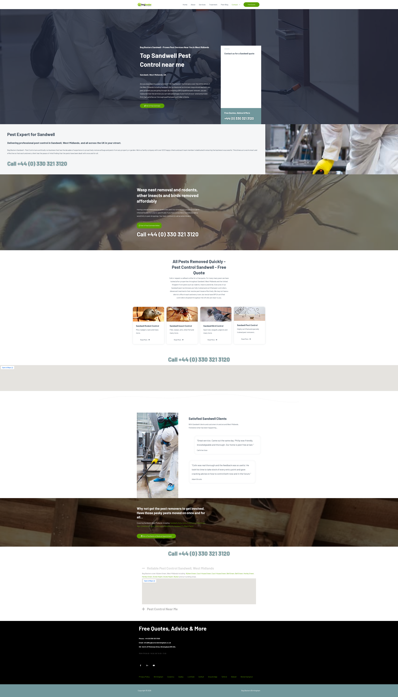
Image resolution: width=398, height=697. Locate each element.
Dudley (180, 677)
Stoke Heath (158, 577)
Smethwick (191, 523)
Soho (180, 523)
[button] (251, 4)
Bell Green (230, 573)
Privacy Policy (144, 677)
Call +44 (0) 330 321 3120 (37, 163)
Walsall (233, 677)
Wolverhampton (247, 677)
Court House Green (204, 573)
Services (202, 5)
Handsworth (168, 526)
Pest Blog (224, 5)
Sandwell (173, 523)
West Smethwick (143, 526)
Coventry (170, 677)
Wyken (176, 577)
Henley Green (249, 573)
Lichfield (191, 677)
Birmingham (158, 677)
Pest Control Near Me (162, 609)
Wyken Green (191, 573)
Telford (224, 677)
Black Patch (188, 526)
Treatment (213, 5)
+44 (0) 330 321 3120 (239, 118)
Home (185, 5)
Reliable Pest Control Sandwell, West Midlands (180, 568)
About (193, 5)
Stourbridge (212, 677)
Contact (235, 5)
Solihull (201, 677)
